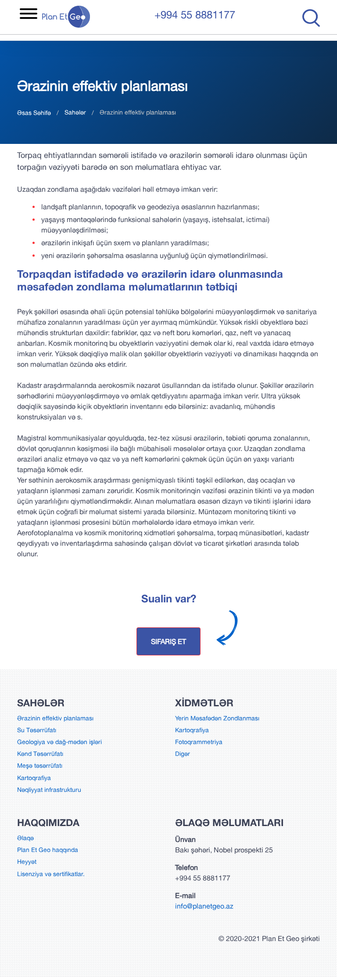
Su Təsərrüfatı (36, 730)
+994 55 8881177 (194, 14)
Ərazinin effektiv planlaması (55, 718)
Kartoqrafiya (34, 777)
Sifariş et (168, 641)
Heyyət (26, 861)
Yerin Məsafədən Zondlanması (217, 718)
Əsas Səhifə (34, 112)
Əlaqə (25, 837)
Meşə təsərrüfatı (39, 765)
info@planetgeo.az (204, 906)
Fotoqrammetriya (198, 741)
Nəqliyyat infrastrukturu (49, 789)
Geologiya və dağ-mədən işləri (59, 741)
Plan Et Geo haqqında (47, 849)
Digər (182, 753)
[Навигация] (28, 15)
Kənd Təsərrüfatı (40, 753)
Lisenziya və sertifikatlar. (51, 873)
